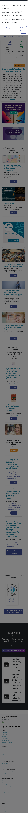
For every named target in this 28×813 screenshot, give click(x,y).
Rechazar (22, 28)
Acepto (23, 32)
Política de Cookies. (10, 16)
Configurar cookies (11, 28)
